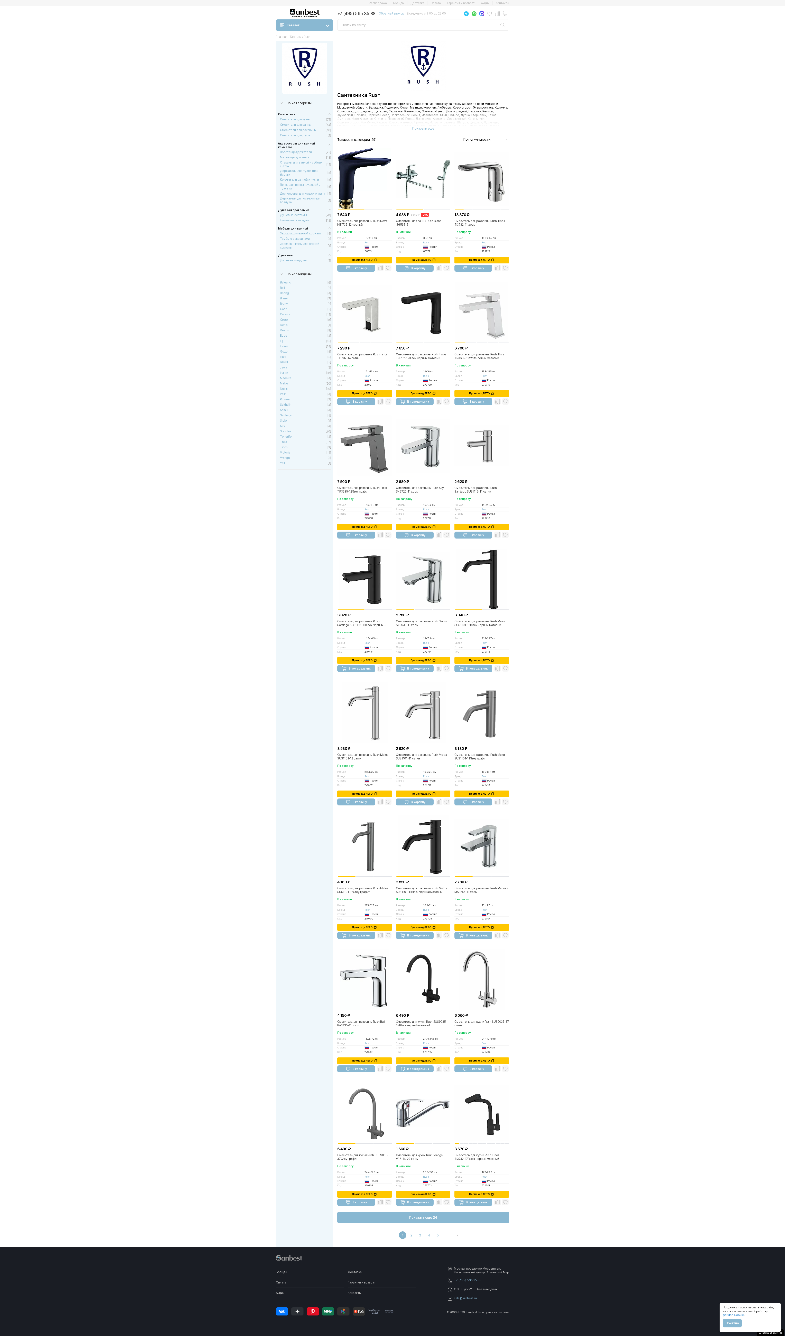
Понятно (732, 1323)
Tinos (284, 447)
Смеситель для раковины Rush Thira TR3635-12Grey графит (362, 489)
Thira (283, 441)
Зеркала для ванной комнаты (300, 233)
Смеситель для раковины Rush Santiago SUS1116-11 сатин (475, 489)
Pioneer (285, 399)
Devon (284, 330)
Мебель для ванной (293, 228)
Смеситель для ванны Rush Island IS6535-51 (419, 222)
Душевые (285, 255)
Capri (283, 309)
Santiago (286, 415)
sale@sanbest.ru (465, 1298)
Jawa (283, 367)
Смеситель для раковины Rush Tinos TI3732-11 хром (479, 222)
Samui (284, 410)
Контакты (502, 3)
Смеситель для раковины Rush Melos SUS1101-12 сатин (362, 756)
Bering (284, 293)
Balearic (285, 282)
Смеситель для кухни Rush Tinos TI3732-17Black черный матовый (476, 1156)
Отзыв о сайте (770, 1332)
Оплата (436, 3)
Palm (283, 394)
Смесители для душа (295, 135)
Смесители (286, 114)
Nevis (284, 388)
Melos (284, 383)
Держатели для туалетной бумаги (299, 172)
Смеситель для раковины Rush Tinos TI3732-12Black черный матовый (421, 356)
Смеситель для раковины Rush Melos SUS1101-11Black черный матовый (421, 890)
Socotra (285, 431)
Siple (283, 420)
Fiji (282, 341)
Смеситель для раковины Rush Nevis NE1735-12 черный (362, 222)
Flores (284, 346)
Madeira (285, 378)
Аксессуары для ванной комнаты (296, 145)
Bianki (284, 298)
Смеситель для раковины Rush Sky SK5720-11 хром (420, 489)
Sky (282, 426)
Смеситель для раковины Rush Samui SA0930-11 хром (421, 623)
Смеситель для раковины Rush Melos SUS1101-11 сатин (421, 756)
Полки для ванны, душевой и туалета (300, 186)
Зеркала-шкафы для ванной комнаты (299, 245)
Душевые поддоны (293, 260)
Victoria (285, 452)
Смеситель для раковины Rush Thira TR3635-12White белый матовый (479, 356)
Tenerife (286, 436)
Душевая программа (294, 210)
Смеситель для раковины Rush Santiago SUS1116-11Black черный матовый (360, 623)
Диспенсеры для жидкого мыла (302, 193)
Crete (284, 319)
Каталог (293, 25)
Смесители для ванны (295, 124)
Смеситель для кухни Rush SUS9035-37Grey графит (362, 1156)
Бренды (398, 3)
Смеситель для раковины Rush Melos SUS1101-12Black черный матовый (479, 623)
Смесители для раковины (298, 130)
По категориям (299, 103)
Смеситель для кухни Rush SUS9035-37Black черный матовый (421, 1023)
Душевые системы (293, 215)
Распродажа (378, 3)
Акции (485, 3)
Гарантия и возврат (461, 3)
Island (284, 362)
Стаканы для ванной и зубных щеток (301, 164)
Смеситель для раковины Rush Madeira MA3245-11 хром (481, 890)
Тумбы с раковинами (295, 238)
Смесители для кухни (295, 119)
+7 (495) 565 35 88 (356, 13)
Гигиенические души (294, 220)
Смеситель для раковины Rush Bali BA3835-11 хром (361, 1023)
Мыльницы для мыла (294, 157)
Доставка (417, 3)
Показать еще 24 (423, 1217)
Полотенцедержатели (296, 152)
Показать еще (423, 128)
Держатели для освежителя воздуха (300, 200)
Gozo (284, 351)
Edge (283, 335)
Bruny (284, 303)
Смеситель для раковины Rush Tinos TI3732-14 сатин (362, 356)
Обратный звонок (391, 13)
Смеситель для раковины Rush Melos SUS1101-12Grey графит (362, 890)
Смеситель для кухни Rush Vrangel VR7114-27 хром (419, 1156)
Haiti (283, 356)
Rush (367, 242)
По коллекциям (299, 274)
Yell (282, 463)
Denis (284, 325)
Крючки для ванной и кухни (299, 179)
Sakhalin (285, 404)
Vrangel (285, 457)
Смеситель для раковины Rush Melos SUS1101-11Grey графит (479, 756)
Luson (284, 372)
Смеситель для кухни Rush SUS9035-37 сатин (481, 1023)
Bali (282, 287)
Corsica (285, 314)
